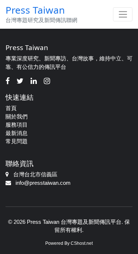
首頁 (11, 108)
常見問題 (17, 141)
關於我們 (17, 116)
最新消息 (17, 133)
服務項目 (17, 124)
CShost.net (82, 243)
